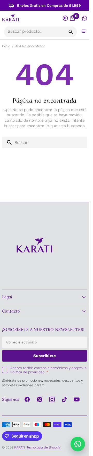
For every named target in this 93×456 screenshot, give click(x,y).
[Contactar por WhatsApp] (78, 444)
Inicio (6, 46)
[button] (84, 31)
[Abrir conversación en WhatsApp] (85, 18)
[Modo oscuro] (65, 18)
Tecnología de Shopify (43, 447)
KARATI (19, 447)
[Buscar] (71, 32)
